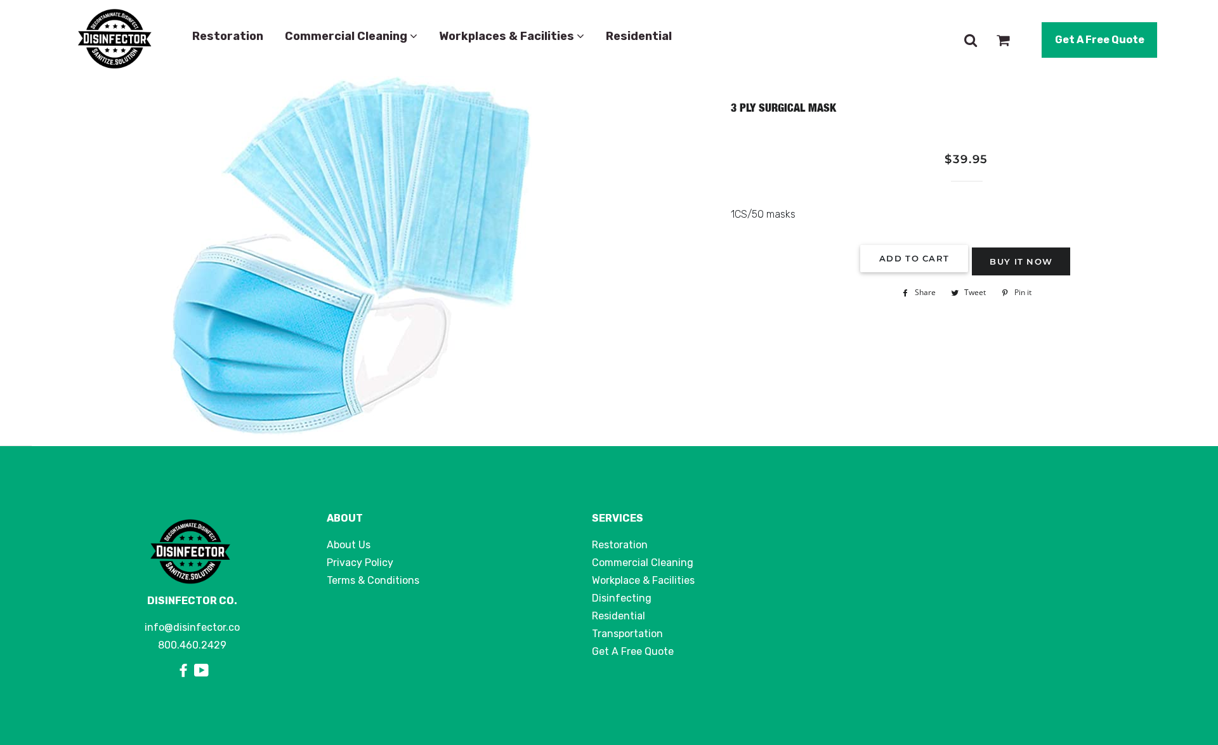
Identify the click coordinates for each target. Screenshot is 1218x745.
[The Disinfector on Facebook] (185, 671)
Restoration (227, 36)
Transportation (627, 634)
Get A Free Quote (1099, 40)
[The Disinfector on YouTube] (201, 671)
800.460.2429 (192, 645)
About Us (348, 545)
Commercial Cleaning (347, 36)
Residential (639, 36)
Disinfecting (622, 598)
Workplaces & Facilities (508, 36)
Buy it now (1021, 261)
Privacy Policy (360, 563)
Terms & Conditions (373, 580)
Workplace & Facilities (643, 580)
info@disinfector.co (192, 627)
